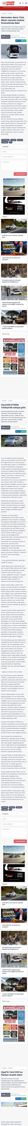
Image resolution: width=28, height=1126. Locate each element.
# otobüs (5, 142)
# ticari (20, 140)
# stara (12, 807)
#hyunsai (5, 807)
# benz (13, 140)
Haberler (10, 13)
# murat (19, 807)
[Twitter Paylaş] (22, 40)
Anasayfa (4, 13)
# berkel (5, 809)
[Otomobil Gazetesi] (8, 3)
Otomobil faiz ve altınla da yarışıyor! (14, 7)
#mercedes (5, 140)
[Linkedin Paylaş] (16, 40)
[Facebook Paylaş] (19, 40)
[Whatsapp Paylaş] (25, 40)
